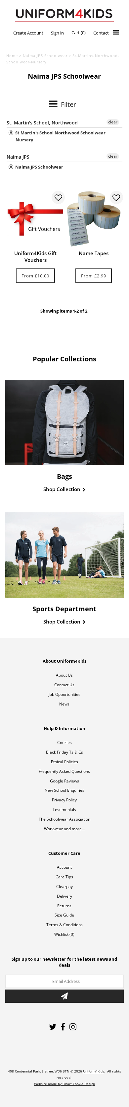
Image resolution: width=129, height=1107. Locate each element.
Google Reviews (64, 781)
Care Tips (64, 877)
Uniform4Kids (93, 1071)
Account (64, 867)
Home (12, 55)
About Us (64, 675)
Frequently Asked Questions (64, 771)
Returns (64, 906)
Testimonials (64, 809)
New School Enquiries (64, 790)
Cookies (64, 742)
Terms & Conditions (64, 924)
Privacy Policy (64, 800)
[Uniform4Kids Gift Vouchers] (35, 219)
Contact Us (64, 685)
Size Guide (64, 915)
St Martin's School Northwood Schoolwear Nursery (60, 136)
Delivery (64, 896)
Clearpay (64, 886)
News (64, 704)
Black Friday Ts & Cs (64, 752)
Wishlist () (64, 934)
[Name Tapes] (93, 219)
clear (112, 122)
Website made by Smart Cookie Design (64, 1083)
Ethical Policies (64, 762)
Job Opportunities (64, 694)
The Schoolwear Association (64, 819)
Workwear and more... (64, 829)
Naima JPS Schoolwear (45, 55)
